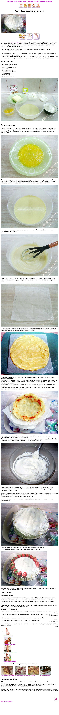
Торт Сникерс (31, 675)
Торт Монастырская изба (21, 675)
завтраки (10, 1)
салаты (20, 1)
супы (24, 1)
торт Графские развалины (7, 675)
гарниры (30, 1)
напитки (42, 1)
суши (15, 1)
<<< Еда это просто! (6, 701)
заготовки (49, 1)
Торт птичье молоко (45, 675)
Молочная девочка (16, 42)
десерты (36, 1)
